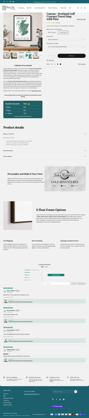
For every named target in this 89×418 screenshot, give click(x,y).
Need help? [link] (83, 64)
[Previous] (27, 1)
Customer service (55, 377)
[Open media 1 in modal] (22, 31)
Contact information (26, 415)
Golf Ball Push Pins (36, 90)
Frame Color (50, 36)
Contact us (6, 400)
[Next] (61, 1)
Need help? (51, 60)
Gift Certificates (7, 402)
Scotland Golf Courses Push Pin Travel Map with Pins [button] (20, 301)
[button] (33, 270)
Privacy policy (11, 415)
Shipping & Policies (8, 398)
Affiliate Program (7, 405)
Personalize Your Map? (52, 43)
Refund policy (5, 415)
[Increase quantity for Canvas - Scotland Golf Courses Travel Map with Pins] (54, 56)
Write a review (56, 275)
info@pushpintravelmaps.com (31, 394)
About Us (5, 393)
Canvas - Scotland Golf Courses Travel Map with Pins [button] (20, 341)
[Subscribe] (75, 391)
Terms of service (18, 415)
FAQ (4, 396)
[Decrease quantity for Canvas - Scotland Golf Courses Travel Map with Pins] (48, 56)
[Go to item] (6, 55)
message (51, 380)
